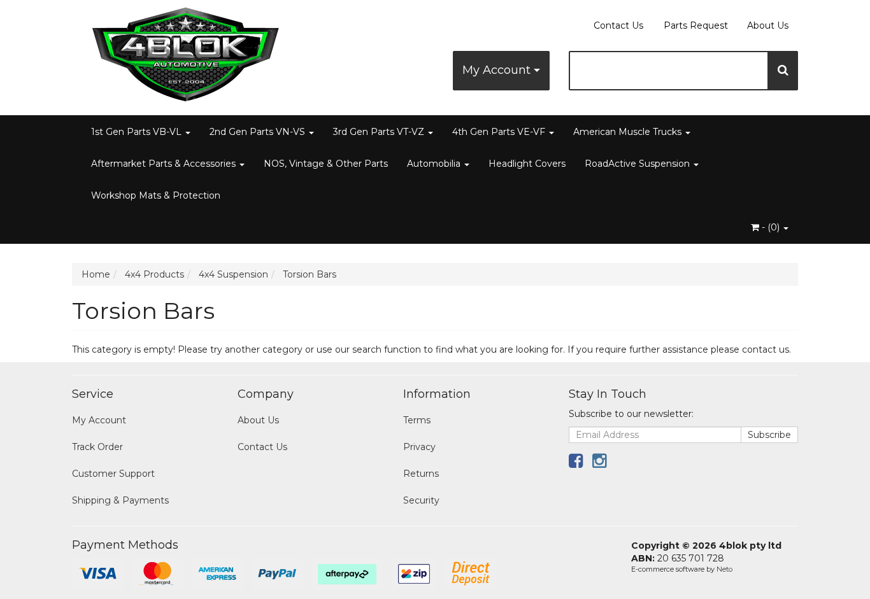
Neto (724, 569)
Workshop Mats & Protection (155, 195)
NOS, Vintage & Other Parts (326, 163)
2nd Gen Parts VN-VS (259, 131)
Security (421, 500)
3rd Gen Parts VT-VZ (380, 131)
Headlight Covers (527, 163)
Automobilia (435, 163)
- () (770, 227)
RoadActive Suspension (638, 163)
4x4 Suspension (233, 274)
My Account (498, 70)
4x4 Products (154, 274)
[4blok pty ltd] (186, 50)
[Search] (783, 70)
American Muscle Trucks (628, 131)
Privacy (419, 447)
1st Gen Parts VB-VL (137, 131)
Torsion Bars (309, 274)
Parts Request (696, 25)
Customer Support (113, 473)
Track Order (97, 447)
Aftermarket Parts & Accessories (164, 163)
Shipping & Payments (120, 500)
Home (96, 274)
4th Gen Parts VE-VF (500, 131)
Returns (421, 473)
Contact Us (618, 25)
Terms (417, 420)
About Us (767, 25)
